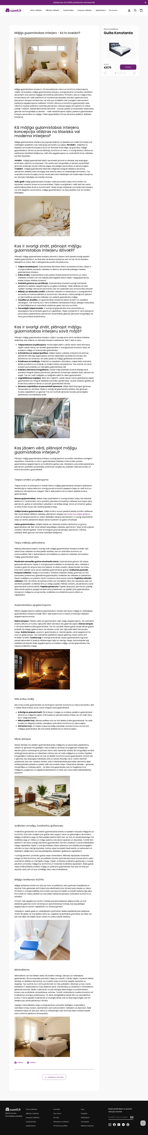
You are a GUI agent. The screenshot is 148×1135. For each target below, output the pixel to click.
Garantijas (85, 1122)
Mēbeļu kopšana (87, 1126)
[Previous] (105, 73)
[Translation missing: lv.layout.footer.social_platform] (109, 1124)
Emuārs (56, 1118)
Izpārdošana (101, 10)
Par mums (113, 10)
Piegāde (84, 1113)
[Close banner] (145, 2)
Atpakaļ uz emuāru (56, 1077)
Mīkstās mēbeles (52, 10)
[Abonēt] (131, 1117)
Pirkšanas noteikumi (61, 1122)
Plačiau (128, 67)
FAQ (82, 1109)
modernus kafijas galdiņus (78, 514)
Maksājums (85, 1118)
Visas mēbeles (36, 10)
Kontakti (56, 1109)
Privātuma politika (60, 1126)
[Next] (134, 73)
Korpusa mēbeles (85, 10)
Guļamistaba (68, 10)
